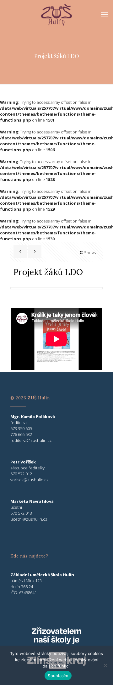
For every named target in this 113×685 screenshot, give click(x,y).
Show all (92, 252)
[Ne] (105, 665)
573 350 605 (21, 428)
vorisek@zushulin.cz (29, 479)
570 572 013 (21, 513)
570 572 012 (21, 474)
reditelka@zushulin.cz (31, 440)
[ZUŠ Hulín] (56, 14)
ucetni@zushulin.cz (28, 519)
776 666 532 (21, 434)
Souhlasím (58, 675)
